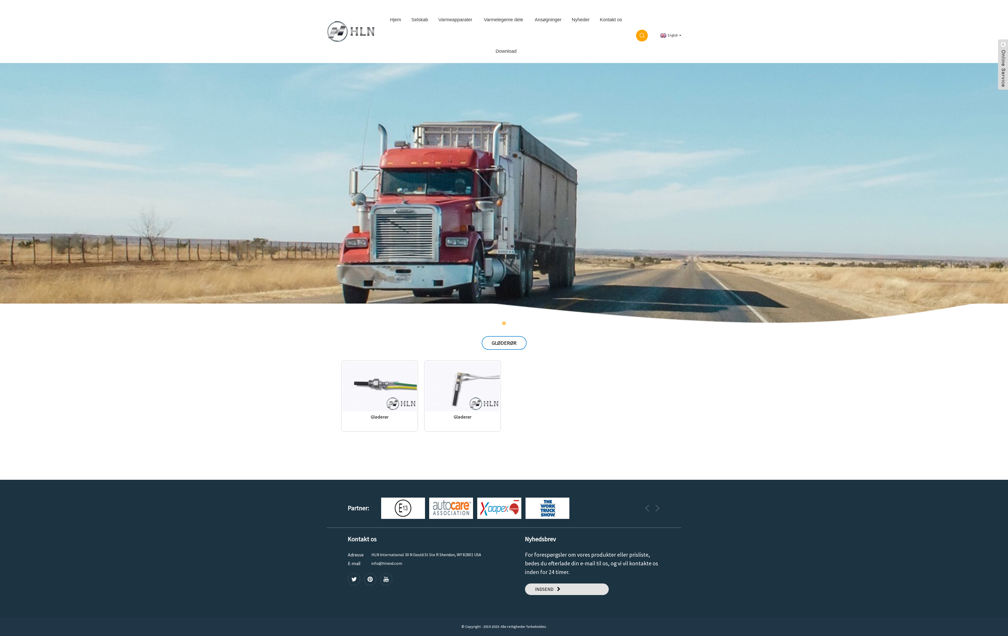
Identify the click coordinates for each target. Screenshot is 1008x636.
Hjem (395, 19)
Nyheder (581, 19)
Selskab (419, 19)
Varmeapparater (455, 19)
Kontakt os (611, 19)
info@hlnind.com (386, 563)
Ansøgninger (548, 19)
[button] (17, 194)
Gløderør (379, 417)
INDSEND (544, 589)
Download (506, 51)
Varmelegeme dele (503, 19)
